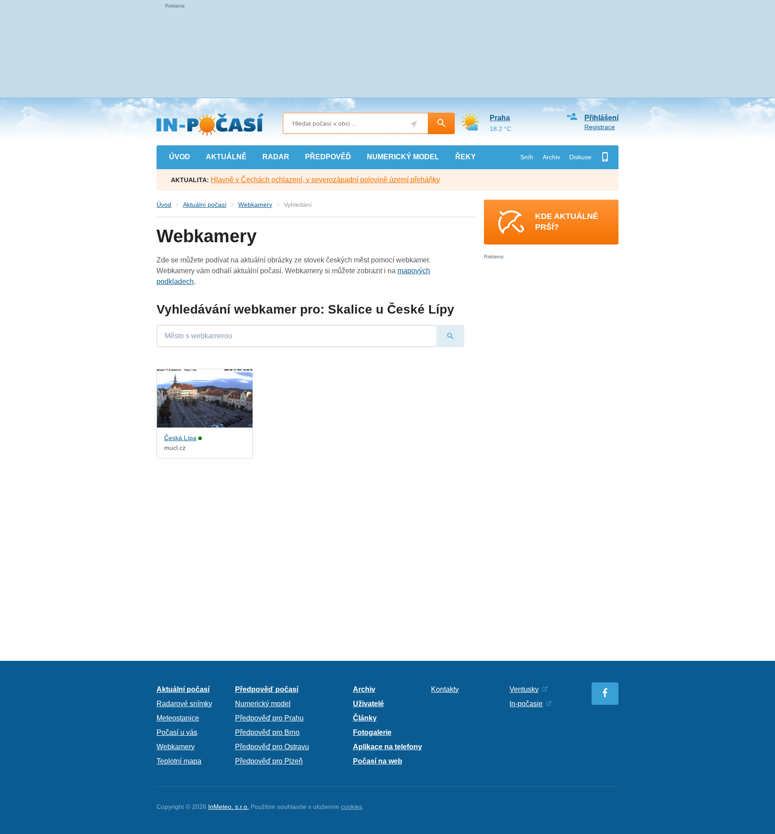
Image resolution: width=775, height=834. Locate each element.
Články (365, 718)
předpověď (328, 157)
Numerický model (263, 703)
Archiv (551, 157)
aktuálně (226, 157)
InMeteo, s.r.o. (228, 806)
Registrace (599, 127)
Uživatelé (368, 703)
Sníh (526, 157)
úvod (179, 157)
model (403, 157)
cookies (351, 806)
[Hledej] (441, 123)
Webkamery (255, 204)
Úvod (164, 204)
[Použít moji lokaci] (414, 124)
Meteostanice (178, 718)
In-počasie (526, 703)
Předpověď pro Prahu (269, 718)
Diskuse (580, 157)
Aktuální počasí (204, 204)
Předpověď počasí (266, 689)
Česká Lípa (180, 437)
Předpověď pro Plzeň (269, 761)
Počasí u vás (177, 732)
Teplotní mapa (179, 761)
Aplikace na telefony (387, 747)
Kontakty (445, 689)
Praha (500, 118)
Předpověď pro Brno (267, 732)
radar (275, 157)
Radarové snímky (184, 703)
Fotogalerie (372, 732)
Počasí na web (377, 761)
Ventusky (524, 689)
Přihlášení (601, 118)
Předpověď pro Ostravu (272, 747)
